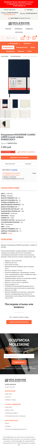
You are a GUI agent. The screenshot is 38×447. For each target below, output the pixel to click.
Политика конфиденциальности (16, 429)
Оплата (8, 397)
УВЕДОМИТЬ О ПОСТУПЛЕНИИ (19, 157)
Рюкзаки (21, 51)
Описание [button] (28, 163)
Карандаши (10, 51)
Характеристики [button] (10, 163)
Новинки (29, 29)
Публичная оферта (12, 413)
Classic (10, 233)
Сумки (29, 51)
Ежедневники (8, 47)
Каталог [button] (8, 29)
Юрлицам (18, 29)
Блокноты (27, 43)
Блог (7, 423)
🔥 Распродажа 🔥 (13, 43)
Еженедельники (21, 47)
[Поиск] (3, 38)
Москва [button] (15, 170)
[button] (9, 14)
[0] (34, 38)
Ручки (33, 47)
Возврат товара (11, 400)
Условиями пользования (22, 368)
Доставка (9, 394)
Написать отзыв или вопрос (19, 322)
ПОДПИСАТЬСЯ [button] (19, 362)
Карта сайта (10, 410)
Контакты (19, 32)
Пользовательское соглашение (16, 416)
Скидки (8, 426)
